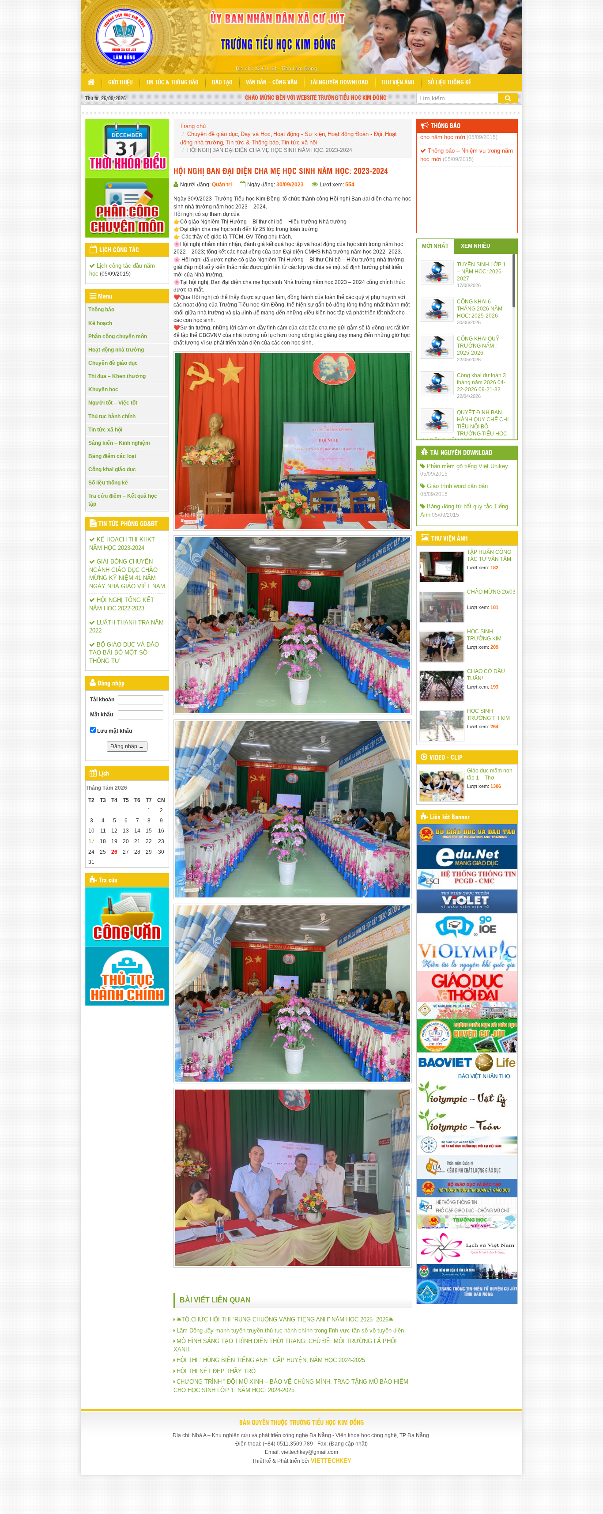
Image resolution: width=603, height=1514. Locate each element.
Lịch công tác (119, 250)
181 (494, 607)
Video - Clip (446, 758)
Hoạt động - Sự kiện (299, 134)
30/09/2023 (290, 185)
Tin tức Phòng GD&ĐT (128, 524)
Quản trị (222, 185)
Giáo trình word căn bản (456, 486)
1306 (495, 786)
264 (494, 726)
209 (494, 647)
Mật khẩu (101, 715)
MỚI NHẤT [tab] (435, 246)
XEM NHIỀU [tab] (475, 246)
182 (494, 567)
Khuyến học (103, 389)
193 (494, 686)
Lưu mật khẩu (114, 731)
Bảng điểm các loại (112, 456)
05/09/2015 (434, 474)
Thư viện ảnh (398, 83)
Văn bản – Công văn (271, 83)
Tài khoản (102, 699)
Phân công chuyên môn (117, 336)
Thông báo (101, 310)
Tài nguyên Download (339, 83)
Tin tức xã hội (105, 430)
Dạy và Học (256, 134)
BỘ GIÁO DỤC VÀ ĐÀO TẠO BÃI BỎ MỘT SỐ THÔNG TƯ (124, 652)
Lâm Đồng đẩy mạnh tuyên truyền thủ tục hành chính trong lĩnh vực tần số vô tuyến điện (290, 1330)
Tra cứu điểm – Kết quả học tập (122, 500)
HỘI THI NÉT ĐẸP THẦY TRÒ (216, 1371)
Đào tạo (222, 83)
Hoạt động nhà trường (116, 350)
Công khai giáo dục (112, 469)
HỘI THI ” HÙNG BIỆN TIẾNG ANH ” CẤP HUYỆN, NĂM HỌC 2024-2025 (271, 1360)
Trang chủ (193, 126)
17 (91, 841)
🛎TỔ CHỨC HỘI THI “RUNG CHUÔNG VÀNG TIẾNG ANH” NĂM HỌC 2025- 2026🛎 (285, 1319)
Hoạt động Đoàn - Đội (355, 134)
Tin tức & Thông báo (172, 83)
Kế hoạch (100, 323)
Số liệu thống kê (449, 83)
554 (349, 185)
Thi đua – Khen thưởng (117, 376)
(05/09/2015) (115, 274)
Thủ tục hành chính (112, 416)
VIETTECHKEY (331, 1460)
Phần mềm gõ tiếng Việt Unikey (466, 466)
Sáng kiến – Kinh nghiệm (119, 443)
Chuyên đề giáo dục (113, 363)
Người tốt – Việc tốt (112, 403)
